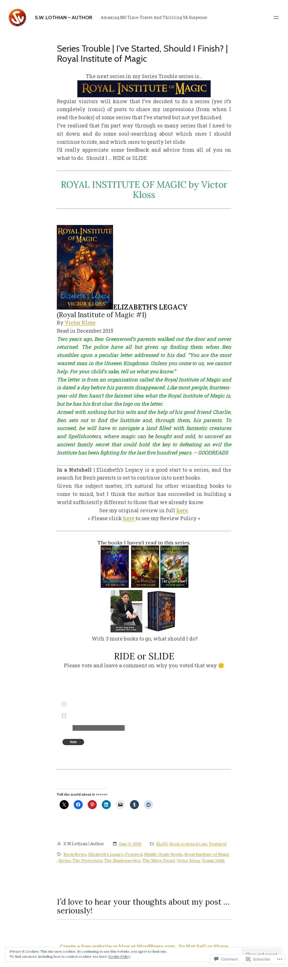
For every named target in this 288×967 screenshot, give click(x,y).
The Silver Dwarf (159, 860)
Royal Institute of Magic (207, 854)
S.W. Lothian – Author (63, 17)
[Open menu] (276, 17)
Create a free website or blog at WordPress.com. (118, 946)
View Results (87, 752)
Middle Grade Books (163, 854)
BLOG (162, 843)
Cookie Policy (119, 956)
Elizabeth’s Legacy (105, 854)
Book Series (75, 854)
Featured (217, 843)
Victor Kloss (80, 322)
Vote (73, 742)
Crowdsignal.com (109, 752)
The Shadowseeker (122, 860)
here (182, 510)
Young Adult (213, 860)
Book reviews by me (188, 843)
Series (65, 860)
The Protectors (87, 860)
